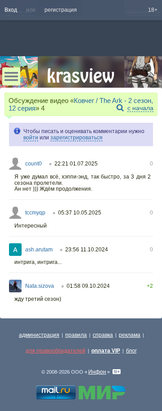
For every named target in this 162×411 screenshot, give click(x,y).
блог (131, 351)
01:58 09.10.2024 (88, 286)
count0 (33, 164)
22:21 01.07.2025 (76, 164)
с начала (140, 108)
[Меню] (11, 76)
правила (76, 335)
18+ (153, 10)
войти (30, 137)
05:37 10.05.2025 (79, 213)
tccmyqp (35, 213)
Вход (10, 10)
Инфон (97, 372)
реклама (129, 335)
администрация (39, 335)
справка (103, 335)
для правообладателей (56, 351)
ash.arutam (39, 249)
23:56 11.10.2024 (86, 249)
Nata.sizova (39, 286)
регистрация (61, 10)
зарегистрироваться (76, 137)
